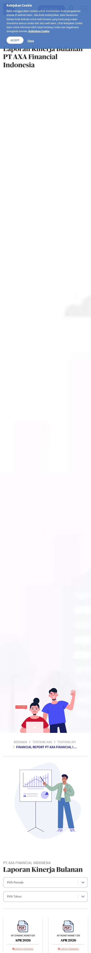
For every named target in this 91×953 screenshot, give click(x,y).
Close (31, 40)
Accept (15, 40)
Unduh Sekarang (24, 949)
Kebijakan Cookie (39, 31)
